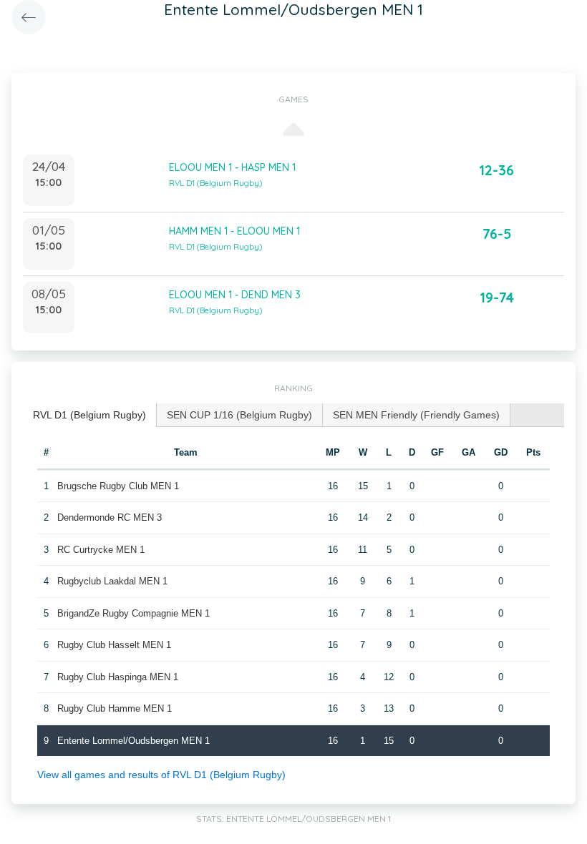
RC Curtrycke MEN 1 (101, 549)
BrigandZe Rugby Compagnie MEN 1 (133, 613)
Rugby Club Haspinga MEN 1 (117, 677)
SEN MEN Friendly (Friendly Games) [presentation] (416, 415)
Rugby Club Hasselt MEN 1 (114, 644)
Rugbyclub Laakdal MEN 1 (112, 581)
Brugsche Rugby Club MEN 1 (118, 486)
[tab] (90, 415)
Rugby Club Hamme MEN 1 (114, 708)
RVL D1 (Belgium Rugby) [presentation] (89, 415)
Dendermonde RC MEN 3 (109, 517)
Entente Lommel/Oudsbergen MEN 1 (133, 740)
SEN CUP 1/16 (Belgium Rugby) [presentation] (239, 415)
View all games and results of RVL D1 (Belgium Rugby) (161, 774)
